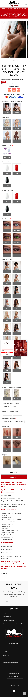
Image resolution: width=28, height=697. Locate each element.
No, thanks (7, 354)
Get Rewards (7, 352)
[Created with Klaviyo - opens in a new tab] (14, 356)
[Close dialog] (26, 340)
